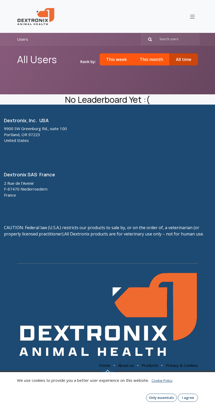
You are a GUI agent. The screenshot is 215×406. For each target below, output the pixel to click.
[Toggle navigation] (192, 16)
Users (22, 39)
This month (151, 59)
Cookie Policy (162, 380)
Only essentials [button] (161, 397)
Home (104, 365)
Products (150, 365)
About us (126, 365)
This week (116, 59)
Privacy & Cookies (182, 365)
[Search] (148, 39)
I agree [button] (188, 397)
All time (183, 59)
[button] (107, 370)
